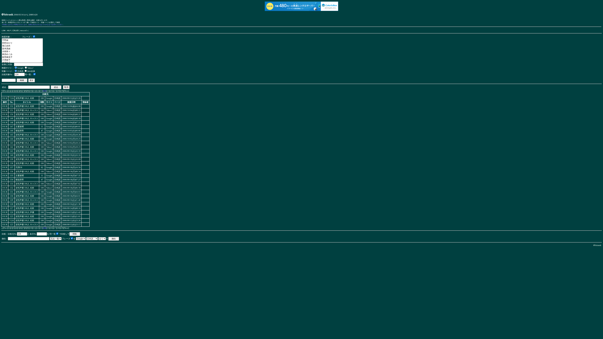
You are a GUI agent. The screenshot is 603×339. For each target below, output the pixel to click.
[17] (55, 91)
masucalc (24, 30)
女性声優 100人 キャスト (27, 110)
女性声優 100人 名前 (25, 98)
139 (11, 159)
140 (11, 155)
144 (11, 139)
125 (11, 216)
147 (11, 127)
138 (11, 163)
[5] (18, 91)
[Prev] (5, 91)
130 (11, 196)
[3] (14, 91)
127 (11, 208)
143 (11, 143)
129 (11, 200)
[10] (31, 91)
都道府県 (20, 131)
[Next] (66, 91)
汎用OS (19, 167)
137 (11, 167)
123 (11, 224)
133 (11, 184)
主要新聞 (20, 127)
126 (11, 212)
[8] (25, 91)
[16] (51, 91)
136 (11, 171)
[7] (23, 91)
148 (11, 122)
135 (11, 176)
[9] (28, 91)
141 (11, 151)
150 (11, 114)
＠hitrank (597, 245)
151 (11, 110)
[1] (9, 91)
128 (11, 204)
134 (11, 180)
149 (11, 118)
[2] (11, 91)
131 (11, 192)
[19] (62, 91)
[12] (37, 91)
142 (11, 147)
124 (12, 98)
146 (11, 131)
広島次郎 (15, 30)
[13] (41, 91)
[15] (48, 91)
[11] (34, 91)
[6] (21, 91)
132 (11, 188)
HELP (9, 30)
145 (11, 135)
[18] (58, 91)
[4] (16, 91)
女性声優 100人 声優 (25, 212)
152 (11, 106)
